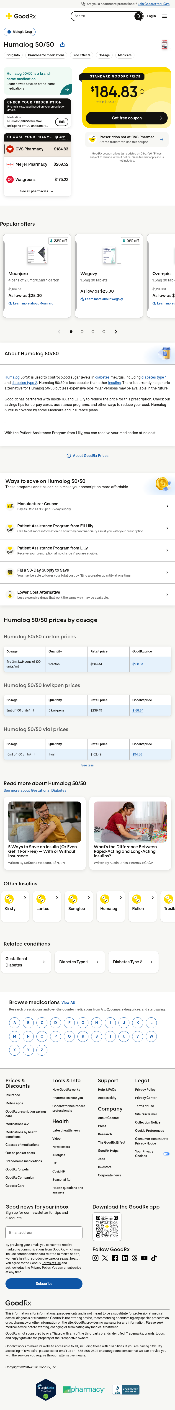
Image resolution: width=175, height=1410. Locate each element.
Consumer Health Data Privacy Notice (152, 1141)
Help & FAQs (107, 1090)
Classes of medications (22, 1145)
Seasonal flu (61, 1180)
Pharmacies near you (67, 1098)
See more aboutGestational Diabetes (35, 790)
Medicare (125, 55)
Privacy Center (146, 1098)
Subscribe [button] (59, 1285)
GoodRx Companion (19, 1177)
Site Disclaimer (146, 1114)
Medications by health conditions (21, 1134)
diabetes (102, 377)
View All (68, 1002)
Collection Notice (147, 1122)
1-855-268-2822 (86, 1351)
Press (102, 1126)
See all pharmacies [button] (34, 191)
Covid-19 (58, 1171)
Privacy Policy (145, 1090)
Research (105, 1134)
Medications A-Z (17, 1124)
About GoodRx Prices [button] (90, 455)
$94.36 (137, 754)
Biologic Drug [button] (22, 32)
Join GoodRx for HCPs (154, 4)
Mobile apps (14, 1103)
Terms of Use (144, 1106)
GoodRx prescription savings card (26, 1113)
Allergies (58, 1155)
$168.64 (137, 664)
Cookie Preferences (149, 1131)
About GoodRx (108, 1118)
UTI (54, 1163)
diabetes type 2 (24, 382)
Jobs (101, 1159)
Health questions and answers (68, 1190)
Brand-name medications (46, 55)
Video (56, 1139)
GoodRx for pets (17, 1169)
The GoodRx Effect (111, 1142)
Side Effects (81, 55)
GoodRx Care (15, 1186)
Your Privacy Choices (144, 1153)
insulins (114, 382)
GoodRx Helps (108, 1151)
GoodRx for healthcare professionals (69, 1108)
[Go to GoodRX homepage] (20, 16)
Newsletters (61, 1147)
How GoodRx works (66, 1090)
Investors (104, 1167)
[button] (107, 16)
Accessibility (107, 1098)
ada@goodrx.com (115, 1351)
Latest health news (66, 1130)
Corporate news (109, 1175)
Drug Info (13, 55)
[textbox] (43, 1232)
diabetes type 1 (154, 377)
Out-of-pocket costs (20, 1153)
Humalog (12, 377)
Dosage (104, 55)
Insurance (12, 1095)
